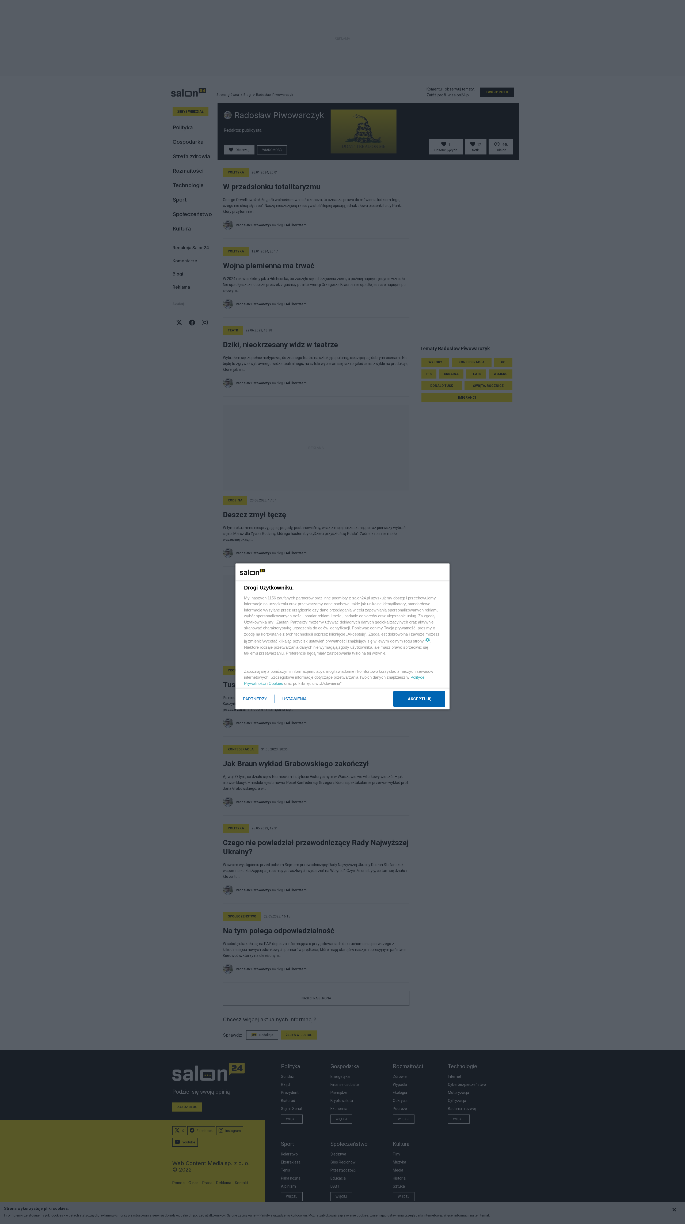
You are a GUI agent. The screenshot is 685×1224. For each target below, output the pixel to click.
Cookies (276, 683)
